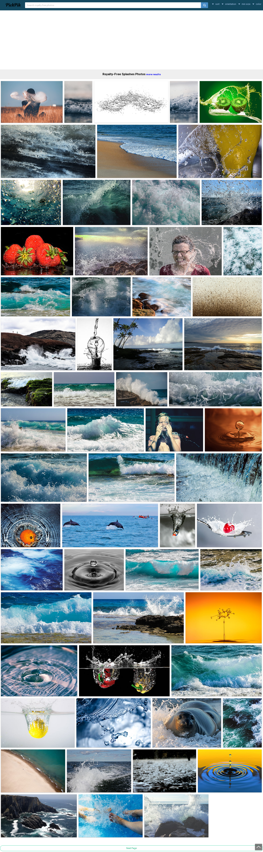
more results (153, 74)
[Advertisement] (131, 40)
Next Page (131, 848)
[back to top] (258, 847)
